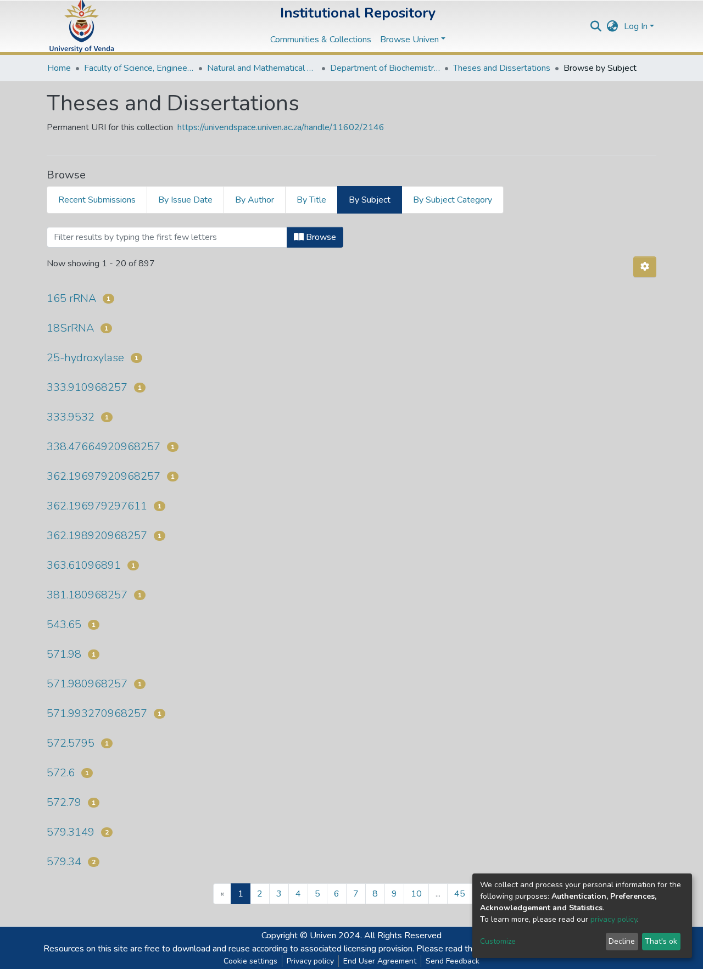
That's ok (661, 941)
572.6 (61, 772)
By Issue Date (185, 200)
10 (416, 894)
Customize (498, 941)
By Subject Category (452, 200)
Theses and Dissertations (501, 68)
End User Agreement (379, 961)
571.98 (64, 654)
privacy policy (613, 919)
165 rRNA (71, 298)
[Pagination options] (644, 266)
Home (59, 68)
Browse (320, 237)
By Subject (369, 200)
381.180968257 (87, 594)
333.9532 (70, 417)
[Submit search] (596, 26)
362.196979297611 (97, 505)
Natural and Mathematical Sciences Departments (262, 68)
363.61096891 (84, 565)
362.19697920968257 (103, 476)
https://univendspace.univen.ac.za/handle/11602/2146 (280, 127)
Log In (636, 26)
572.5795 (70, 743)
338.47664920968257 (103, 446)
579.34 (64, 861)
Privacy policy (310, 961)
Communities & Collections (320, 39)
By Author (254, 200)
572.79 (64, 802)
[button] (613, 26)
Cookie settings (250, 961)
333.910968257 (87, 387)
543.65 (64, 624)
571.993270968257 (97, 713)
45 (459, 894)
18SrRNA (70, 328)
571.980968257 (87, 683)
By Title (311, 200)
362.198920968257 (97, 535)
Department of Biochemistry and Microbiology (385, 68)
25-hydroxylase (85, 357)
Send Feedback (452, 961)
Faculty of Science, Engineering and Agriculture (139, 68)
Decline (622, 941)
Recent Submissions (97, 200)
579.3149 (70, 832)
